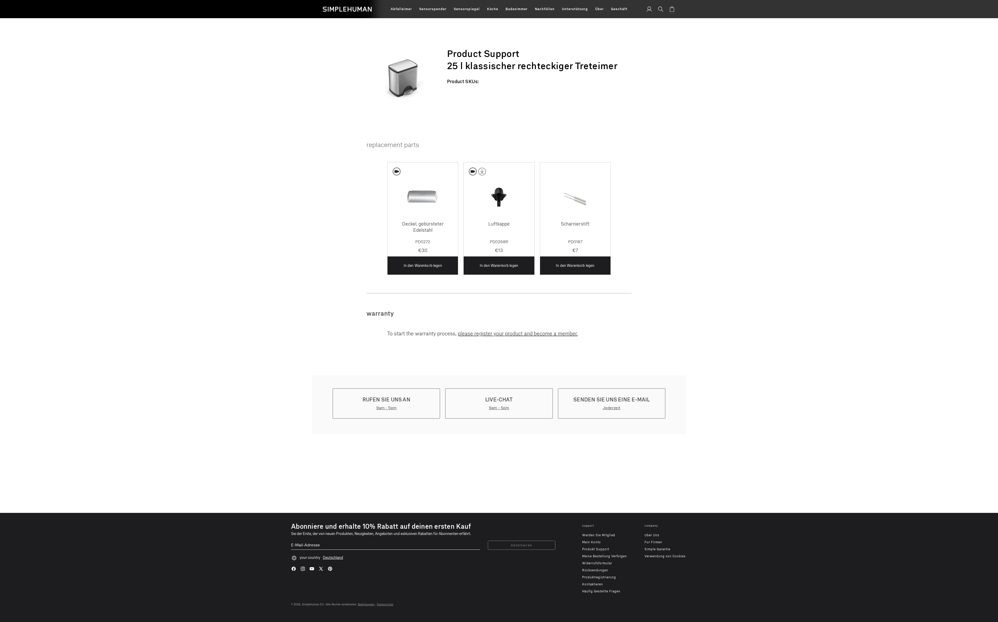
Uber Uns (652, 535)
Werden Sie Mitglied (598, 535)
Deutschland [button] (333, 557)
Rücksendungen (595, 570)
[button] (401, 9)
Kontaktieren (592, 584)
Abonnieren (521, 545)
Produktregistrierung (599, 577)
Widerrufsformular (597, 563)
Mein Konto (591, 542)
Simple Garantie (657, 549)
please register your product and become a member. (518, 333)
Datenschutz (385, 604)
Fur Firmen (653, 542)
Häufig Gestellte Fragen (601, 591)
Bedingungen (366, 604)
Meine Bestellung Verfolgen (604, 556)
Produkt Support (595, 549)
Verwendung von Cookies (665, 556)
